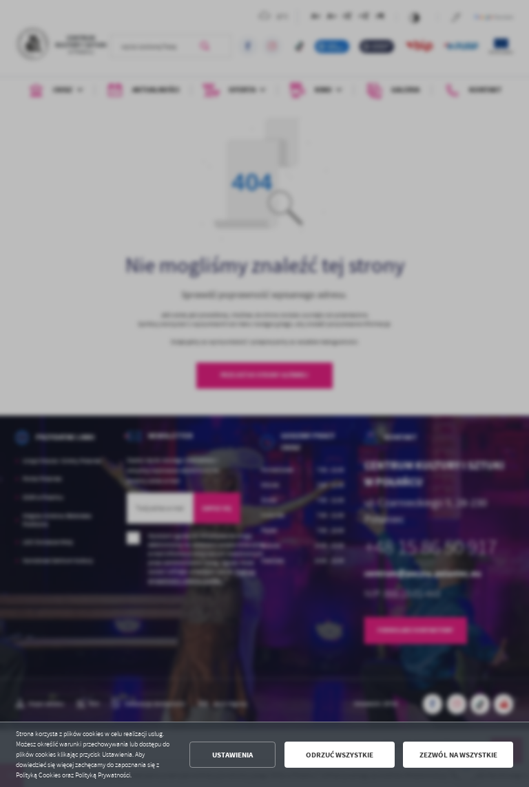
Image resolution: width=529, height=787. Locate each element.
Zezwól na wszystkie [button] (458, 755)
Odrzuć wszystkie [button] (339, 755)
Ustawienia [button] (232, 755)
